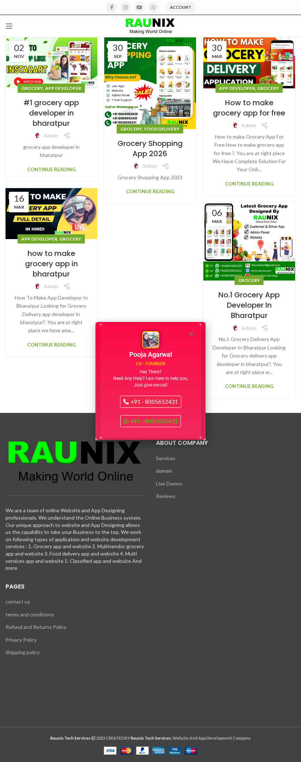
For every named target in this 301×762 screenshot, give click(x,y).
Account (180, 7)
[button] (191, 334)
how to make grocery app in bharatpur (51, 263)
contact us (18, 601)
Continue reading (51, 169)
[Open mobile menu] (9, 26)
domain (164, 471)
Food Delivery (161, 129)
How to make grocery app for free (249, 108)
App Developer (63, 88)
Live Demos (169, 483)
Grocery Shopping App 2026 (150, 148)
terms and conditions (30, 614)
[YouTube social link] (139, 7)
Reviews (165, 496)
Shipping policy (23, 652)
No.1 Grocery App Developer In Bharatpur (249, 305)
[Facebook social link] (111, 7)
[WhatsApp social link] (153, 7)
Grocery (32, 88)
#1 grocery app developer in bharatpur (51, 113)
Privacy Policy (21, 640)
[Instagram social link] (125, 7)
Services (165, 458)
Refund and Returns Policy (36, 627)
